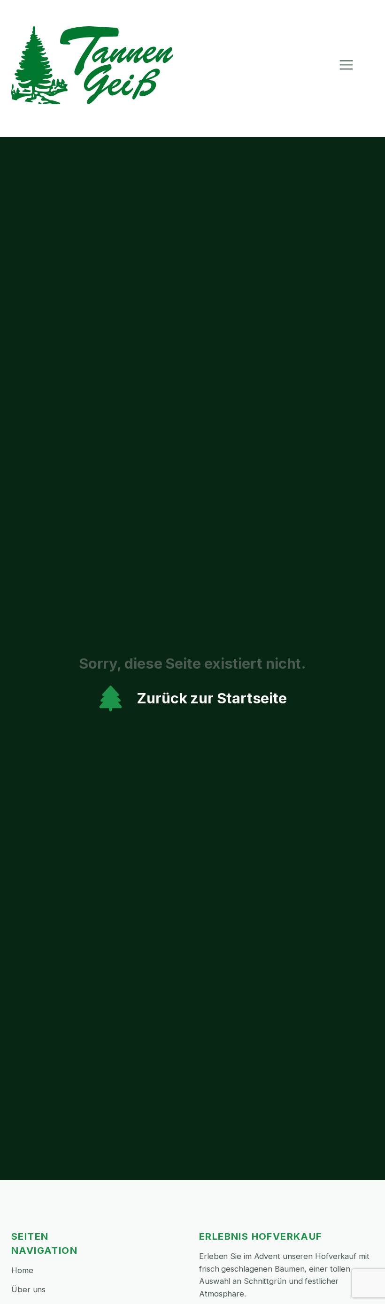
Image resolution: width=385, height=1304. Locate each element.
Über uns (28, 1289)
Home (22, 1270)
